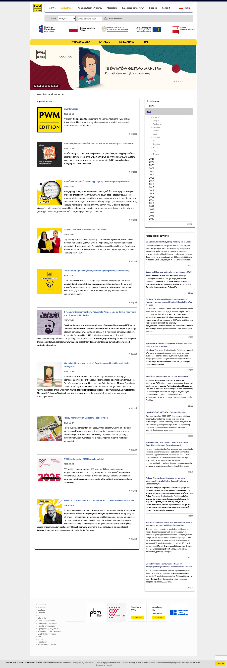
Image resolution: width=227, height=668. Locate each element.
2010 (151, 203)
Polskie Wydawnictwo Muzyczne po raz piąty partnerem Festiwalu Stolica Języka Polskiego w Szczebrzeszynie (167, 481)
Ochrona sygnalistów (46, 621)
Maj (154, 141)
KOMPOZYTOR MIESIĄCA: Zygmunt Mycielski (166, 412)
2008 (151, 209)
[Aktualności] (67, 8)
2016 (151, 184)
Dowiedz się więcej (104, 665)
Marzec (156, 147)
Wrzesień (156, 127)
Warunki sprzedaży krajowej (49, 631)
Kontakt (41, 639)
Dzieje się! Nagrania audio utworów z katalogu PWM (168, 272)
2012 (151, 197)
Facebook (42, 605)
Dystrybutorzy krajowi (47, 634)
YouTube (41, 610)
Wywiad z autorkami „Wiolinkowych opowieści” (86, 229)
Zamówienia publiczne (47, 645)
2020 (151, 171)
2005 (151, 219)
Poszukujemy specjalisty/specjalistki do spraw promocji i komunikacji (96, 271)
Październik (157, 124)
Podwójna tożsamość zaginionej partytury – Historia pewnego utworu (96, 181)
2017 (151, 181)
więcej (134, 134)
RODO (41, 637)
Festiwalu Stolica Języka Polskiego (170, 350)
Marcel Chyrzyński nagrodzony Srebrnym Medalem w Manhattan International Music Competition (169, 523)
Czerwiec (156, 137)
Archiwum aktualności (51, 94)
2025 (149, 112)
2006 (151, 216)
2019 (151, 174)
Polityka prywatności (46, 626)
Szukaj (106, 18)
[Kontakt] (166, 8)
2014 (151, 190)
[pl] (179, 8)
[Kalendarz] (133, 8)
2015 (151, 187)
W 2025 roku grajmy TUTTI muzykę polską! (84, 459)
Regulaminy (42, 642)
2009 (151, 206)
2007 (151, 212)
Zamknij (220, 663)
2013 (151, 193)
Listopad (156, 121)
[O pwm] (51, 8)
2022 (151, 165)
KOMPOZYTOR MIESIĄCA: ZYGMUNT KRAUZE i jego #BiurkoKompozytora (99, 500)
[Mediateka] (112, 8)
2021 (151, 168)
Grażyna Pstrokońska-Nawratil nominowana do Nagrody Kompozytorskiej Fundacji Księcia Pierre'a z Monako (169, 302)
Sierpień (156, 131)
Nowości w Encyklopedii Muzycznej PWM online (167, 376)
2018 (151, 178)
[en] (189, 8)
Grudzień (156, 117)
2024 (151, 159)
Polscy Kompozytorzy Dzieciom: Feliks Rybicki (86, 418)
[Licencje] (153, 8)
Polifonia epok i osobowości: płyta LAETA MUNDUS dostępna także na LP (98, 143)
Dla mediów (42, 618)
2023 (151, 162)
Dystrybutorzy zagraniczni (48, 629)
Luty (154, 151)
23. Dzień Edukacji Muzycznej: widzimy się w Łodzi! (168, 242)
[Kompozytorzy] (90, 8)
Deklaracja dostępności (47, 623)
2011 (151, 200)
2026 (151, 106)
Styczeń (156, 154)
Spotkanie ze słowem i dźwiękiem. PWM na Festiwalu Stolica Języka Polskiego (169, 344)
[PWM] (37, 8)
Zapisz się (137, 617)
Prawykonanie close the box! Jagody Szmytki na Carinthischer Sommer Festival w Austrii (167, 443)
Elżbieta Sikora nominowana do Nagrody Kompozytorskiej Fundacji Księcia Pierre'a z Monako (169, 565)
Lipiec (155, 134)
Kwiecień (156, 144)
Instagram (42, 607)
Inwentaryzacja (71, 109)
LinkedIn (41, 613)
